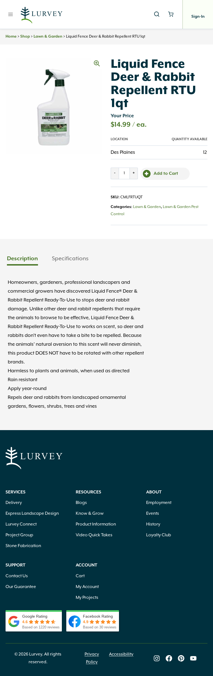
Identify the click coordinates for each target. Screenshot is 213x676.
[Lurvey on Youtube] (193, 658)
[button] (96, 63)
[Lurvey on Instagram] (156, 658)
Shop (25, 36)
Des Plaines (123, 152)
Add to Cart (166, 173)
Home (11, 36)
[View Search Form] (156, 14)
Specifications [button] (70, 258)
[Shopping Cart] (171, 14)
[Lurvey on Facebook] (169, 658)
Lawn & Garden (48, 36)
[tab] (22, 259)
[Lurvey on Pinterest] (181, 658)
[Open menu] (11, 14)
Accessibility (121, 654)
